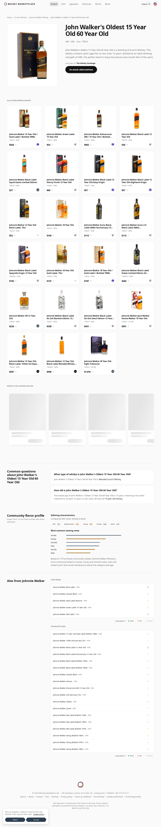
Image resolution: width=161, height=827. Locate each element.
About (31, 796)
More (107, 4)
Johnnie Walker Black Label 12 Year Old (69, 647)
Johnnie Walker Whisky (38, 17)
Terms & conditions (83, 796)
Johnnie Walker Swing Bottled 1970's (68, 742)
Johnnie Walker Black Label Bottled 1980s (70, 668)
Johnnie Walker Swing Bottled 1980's (68, 749)
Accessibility (99, 796)
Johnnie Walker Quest (62, 708)
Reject (15, 820)
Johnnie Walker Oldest (62, 701)
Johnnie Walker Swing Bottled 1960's (68, 735)
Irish (63, 4)
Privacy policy (66, 796)
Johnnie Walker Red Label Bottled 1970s (69, 729)
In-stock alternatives (81, 69)
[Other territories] (155, 4)
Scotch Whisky (21, 17)
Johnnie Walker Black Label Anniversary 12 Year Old (74, 654)
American (86, 4)
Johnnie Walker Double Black (65, 594)
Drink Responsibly (133, 796)
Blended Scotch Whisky (110, 479)
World (98, 4)
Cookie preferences (115, 796)
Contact (39, 796)
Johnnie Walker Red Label (63, 614)
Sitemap (54, 796)
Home (9, 17)
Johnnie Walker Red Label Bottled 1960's (70, 722)
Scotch (54, 4)
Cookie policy (38, 814)
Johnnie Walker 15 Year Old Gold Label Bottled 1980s (75, 634)
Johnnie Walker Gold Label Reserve (67, 601)
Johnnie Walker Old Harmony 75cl (67, 695)
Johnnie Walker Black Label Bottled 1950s (70, 661)
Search (23, 796)
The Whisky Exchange (85, 63)
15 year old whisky (113, 498)
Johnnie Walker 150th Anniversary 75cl (69, 640)
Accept (36, 820)
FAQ (47, 796)
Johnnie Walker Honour (62, 681)
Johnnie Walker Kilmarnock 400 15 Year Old (71, 688)
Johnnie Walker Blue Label (64, 587)
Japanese (74, 4)
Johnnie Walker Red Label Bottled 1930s (69, 715)
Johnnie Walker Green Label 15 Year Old (70, 607)
